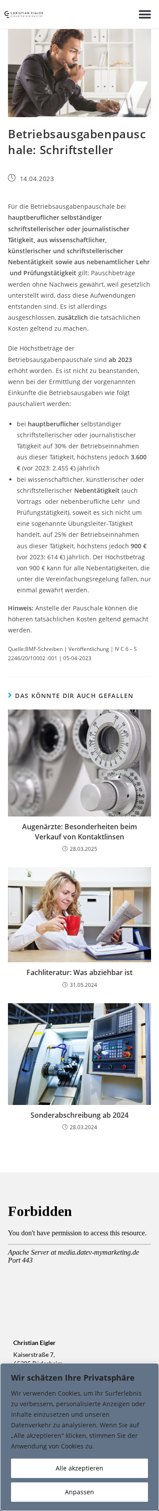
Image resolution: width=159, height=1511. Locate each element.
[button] (145, 14)
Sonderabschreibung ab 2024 (79, 1115)
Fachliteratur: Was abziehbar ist (79, 972)
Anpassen (79, 1492)
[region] (79, 1437)
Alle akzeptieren (79, 1468)
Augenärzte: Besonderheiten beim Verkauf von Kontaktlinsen (79, 831)
